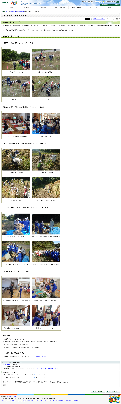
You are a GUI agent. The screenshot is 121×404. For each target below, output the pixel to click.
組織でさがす (105, 5)
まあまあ (31, 374)
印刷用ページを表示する (99, 19)
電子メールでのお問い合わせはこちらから (47, 368)
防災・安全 (43, 7)
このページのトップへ (113, 392)
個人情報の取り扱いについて (9, 400)
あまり (41, 374)
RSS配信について (60, 400)
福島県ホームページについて (46, 400)
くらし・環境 (9, 7)
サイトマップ (31, 4)
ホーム (7, 11)
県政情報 (110, 7)
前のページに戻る (98, 392)
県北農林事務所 (20, 11)
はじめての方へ (31, 2)
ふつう (36, 374)
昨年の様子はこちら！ (41, 356)
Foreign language (31, 3)
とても (25, 374)
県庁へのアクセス (11, 396)
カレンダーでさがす (115, 5)
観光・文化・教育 (76, 7)
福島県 (5, 3)
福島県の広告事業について (72, 400)
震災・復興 (26, 7)
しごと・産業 (93, 7)
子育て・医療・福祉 (60, 7)
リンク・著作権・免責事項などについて (28, 400)
